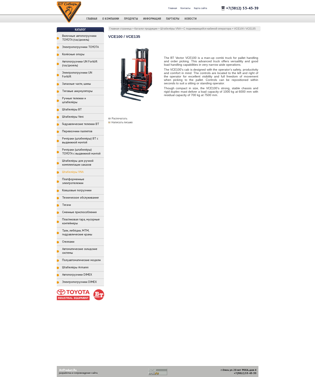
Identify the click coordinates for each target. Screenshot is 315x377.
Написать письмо (122, 122)
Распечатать (119, 118)
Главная (172, 8)
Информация (152, 19)
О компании (110, 19)
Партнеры (172, 19)
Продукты (131, 19)
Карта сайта (200, 8)
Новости (190, 19)
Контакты (185, 8)
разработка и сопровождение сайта (78, 373)
